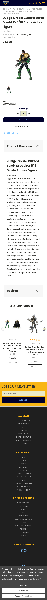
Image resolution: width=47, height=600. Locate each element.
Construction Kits (23, 474)
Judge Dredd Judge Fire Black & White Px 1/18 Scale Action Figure (34, 351)
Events (23, 461)
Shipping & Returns (23, 437)
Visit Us (24, 427)
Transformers (23, 532)
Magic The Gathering (23, 526)
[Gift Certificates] (36, 3)
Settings (23, 585)
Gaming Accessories (23, 483)
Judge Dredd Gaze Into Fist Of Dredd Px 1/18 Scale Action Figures (12, 347)
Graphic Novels (23, 487)
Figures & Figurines (23, 477)
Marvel (23, 509)
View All (23, 535)
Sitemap (24, 443)
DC (23, 513)
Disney (23, 522)
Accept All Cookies (23, 596)
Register (27, 440)
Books (23, 464)
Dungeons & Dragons (23, 519)
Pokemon (23, 529)
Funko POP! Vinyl (23, 503)
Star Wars (23, 516)
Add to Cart (12, 363)
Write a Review (9, 37)
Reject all (23, 590)
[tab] (23, 146)
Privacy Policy (23, 434)
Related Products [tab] (22, 306)
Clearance (23, 467)
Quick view (12, 358)
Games (23, 480)
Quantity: (23, 108)
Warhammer (23, 506)
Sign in (18, 440)
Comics (23, 470)
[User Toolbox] (33, 3)
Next (44, 329)
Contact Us (23, 430)
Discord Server (23, 421)
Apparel (23, 457)
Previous (3, 329)
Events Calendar (23, 424)
